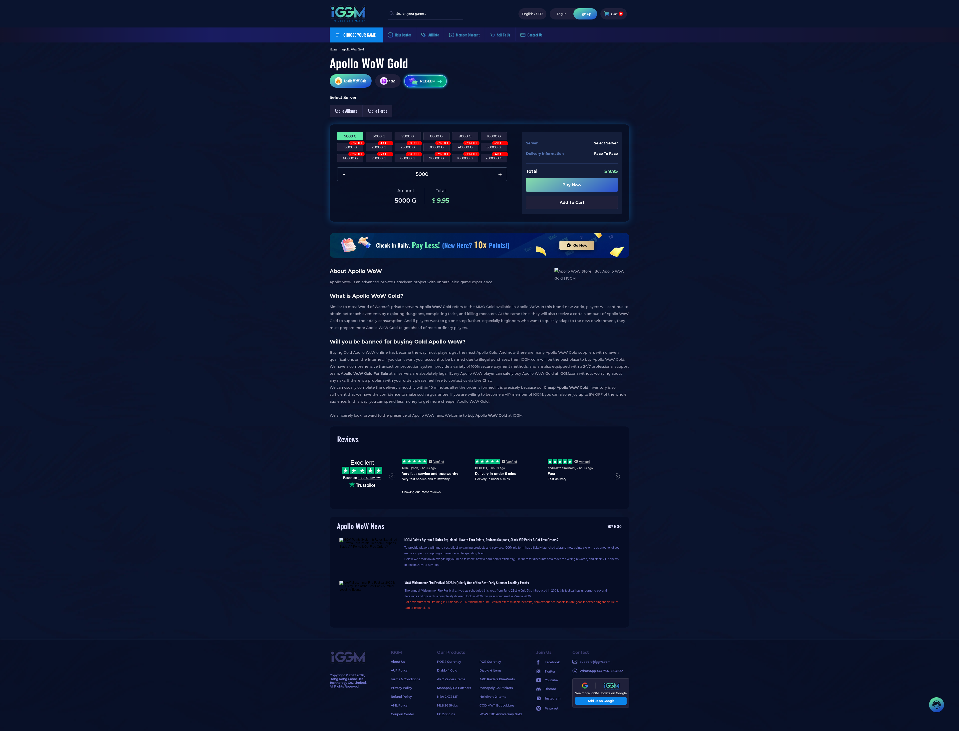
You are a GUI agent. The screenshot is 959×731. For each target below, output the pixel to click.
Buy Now (571, 185)
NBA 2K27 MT (447, 697)
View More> (614, 526)
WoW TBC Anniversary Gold (501, 714)
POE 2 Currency (449, 662)
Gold (355, 80)
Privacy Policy (401, 688)
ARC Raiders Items (451, 679)
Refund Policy (401, 697)
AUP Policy (399, 670)
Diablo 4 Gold (447, 670)
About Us (398, 662)
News (392, 80)
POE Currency (490, 662)
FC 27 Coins (446, 714)
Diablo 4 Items (490, 670)
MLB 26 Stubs (447, 705)
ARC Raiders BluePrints (497, 679)
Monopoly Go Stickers (496, 688)
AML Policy (399, 705)
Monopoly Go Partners (454, 688)
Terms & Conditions (405, 679)
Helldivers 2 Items (493, 697)
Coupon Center (402, 714)
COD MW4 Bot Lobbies (497, 705)
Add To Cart (572, 202)
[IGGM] (348, 20)
